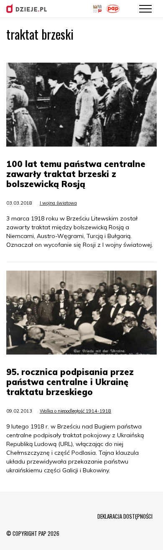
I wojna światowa (58, 203)
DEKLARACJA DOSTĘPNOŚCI (125, 516)
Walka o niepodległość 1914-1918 (75, 411)
